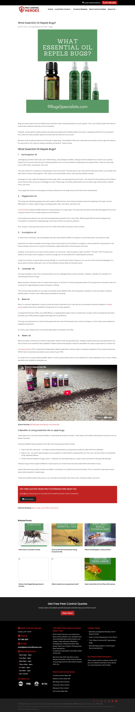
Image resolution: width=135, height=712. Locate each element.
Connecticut (57, 651)
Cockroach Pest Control (61, 685)
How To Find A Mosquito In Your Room (103, 637)
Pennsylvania (76, 646)
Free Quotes (28, 499)
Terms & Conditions (67, 704)
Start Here (68, 613)
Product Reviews (80, 9)
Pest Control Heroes (25, 704)
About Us (111, 9)
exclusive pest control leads (101, 665)
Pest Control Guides (97, 9)
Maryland (65, 651)
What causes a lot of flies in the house (44, 508)
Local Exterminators (92, 3)
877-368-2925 (110, 3)
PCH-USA (23, 27)
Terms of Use (56, 704)
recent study (23, 210)
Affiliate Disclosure (79, 704)
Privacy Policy (47, 704)
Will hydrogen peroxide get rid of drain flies (44, 424)
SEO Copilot (99, 704)
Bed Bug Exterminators (61, 682)
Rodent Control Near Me (61, 679)
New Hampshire (59, 648)
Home (50, 9)
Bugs (51, 27)
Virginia (68, 646)
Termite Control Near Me (62, 675)
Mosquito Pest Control (61, 688)
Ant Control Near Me (60, 691)
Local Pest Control (62, 9)
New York (61, 646)
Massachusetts (69, 644)
